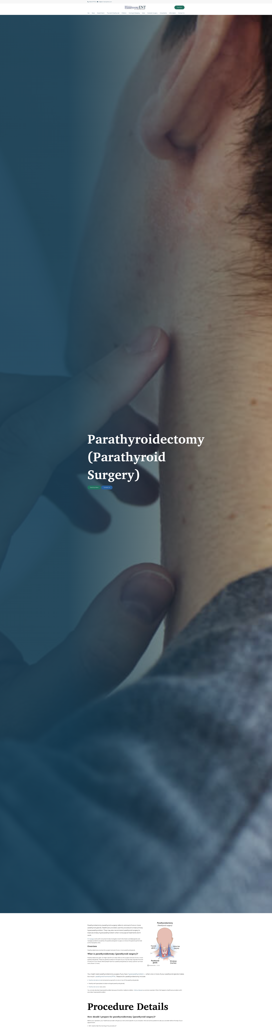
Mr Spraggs (90, 939)
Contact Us (181, 13)
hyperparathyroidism (136, 974)
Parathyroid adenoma (95, 980)
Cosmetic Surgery (152, 13)
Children (124, 13)
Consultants (163, 13)
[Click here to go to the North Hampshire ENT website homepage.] (136, 7)
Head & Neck (100, 13)
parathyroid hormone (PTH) (105, 976)
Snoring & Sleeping (134, 13)
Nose (93, 13)
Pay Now (179, 7)
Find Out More (94, 487)
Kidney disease (138, 990)
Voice (143, 13)
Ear (89, 13)
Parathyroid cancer (94, 987)
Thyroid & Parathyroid (113, 13)
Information (172, 13)
